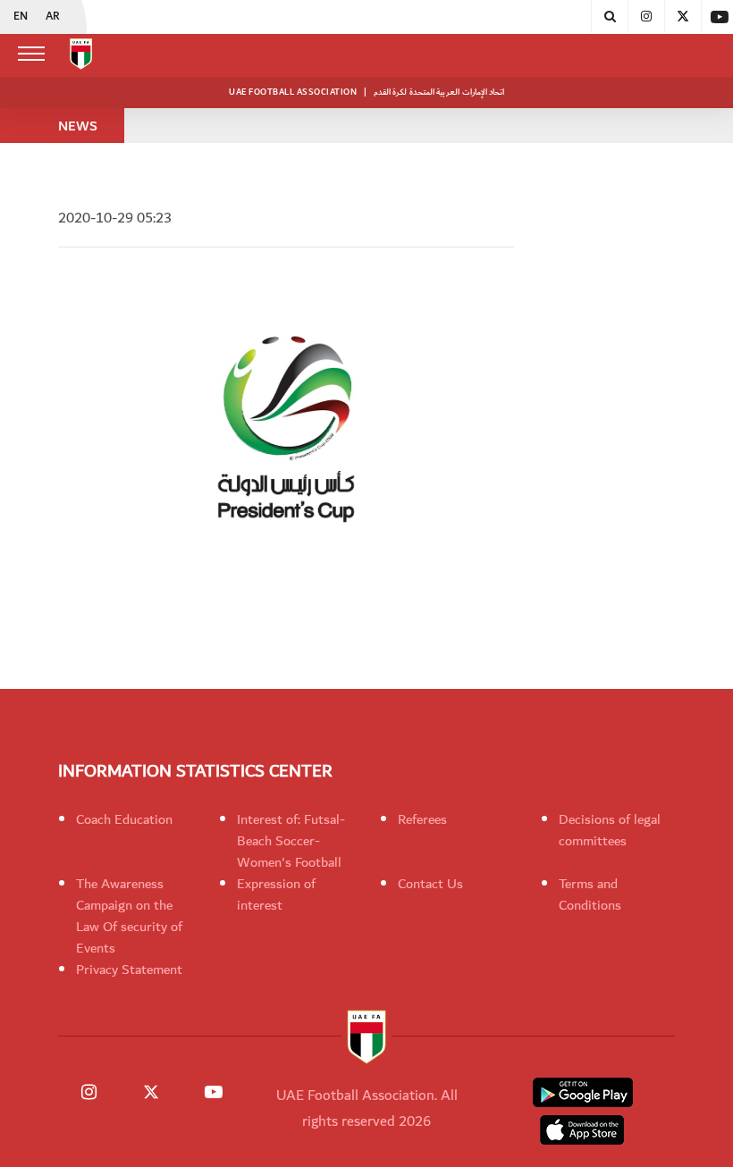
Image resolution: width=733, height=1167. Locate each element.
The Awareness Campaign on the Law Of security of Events (129, 916)
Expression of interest (276, 894)
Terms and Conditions (590, 894)
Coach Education (124, 819)
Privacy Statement (129, 969)
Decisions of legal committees (610, 830)
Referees (422, 819)
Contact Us (430, 883)
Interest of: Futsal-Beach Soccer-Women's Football (291, 841)
